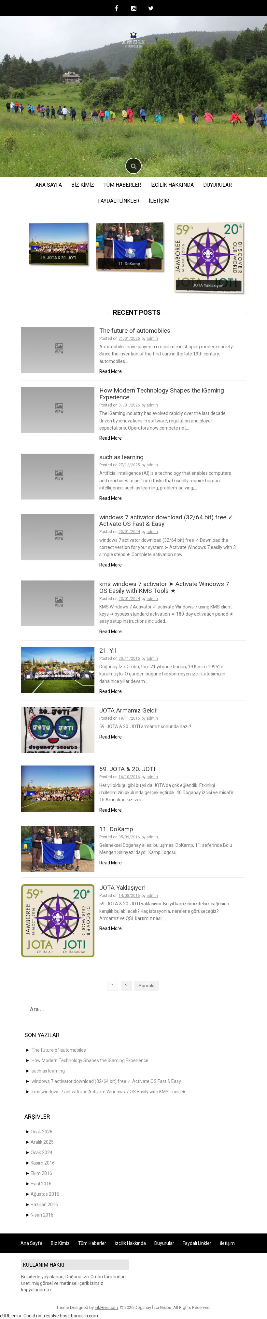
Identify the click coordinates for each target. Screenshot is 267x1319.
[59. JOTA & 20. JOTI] (58, 243)
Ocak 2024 (41, 1152)
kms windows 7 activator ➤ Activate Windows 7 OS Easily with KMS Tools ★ (164, 587)
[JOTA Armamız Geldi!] (57, 729)
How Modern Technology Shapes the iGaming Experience (161, 394)
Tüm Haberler (122, 185)
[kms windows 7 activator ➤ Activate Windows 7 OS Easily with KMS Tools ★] (57, 603)
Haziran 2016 (44, 1204)
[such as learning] (57, 476)
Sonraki (146, 985)
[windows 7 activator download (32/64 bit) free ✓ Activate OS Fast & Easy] (57, 536)
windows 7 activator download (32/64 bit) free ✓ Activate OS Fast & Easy (166, 520)
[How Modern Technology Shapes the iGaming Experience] (57, 409)
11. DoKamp (129, 263)
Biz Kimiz (82, 185)
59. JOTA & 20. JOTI (58, 258)
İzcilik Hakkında (172, 185)
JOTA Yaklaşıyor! (208, 285)
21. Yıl (107, 650)
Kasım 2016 (43, 1163)
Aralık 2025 (42, 1142)
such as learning (121, 457)
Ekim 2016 (41, 1173)
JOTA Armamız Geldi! (128, 710)
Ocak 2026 (41, 1131)
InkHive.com (106, 1307)
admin (152, 338)
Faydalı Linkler (118, 201)
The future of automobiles (134, 330)
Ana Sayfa (48, 185)
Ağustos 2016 (45, 1194)
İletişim (159, 201)
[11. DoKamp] (129, 246)
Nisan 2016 (42, 1215)
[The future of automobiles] (57, 349)
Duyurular (217, 185)
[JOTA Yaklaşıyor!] (208, 257)
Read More (110, 371)
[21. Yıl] (57, 670)
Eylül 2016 (41, 1183)
